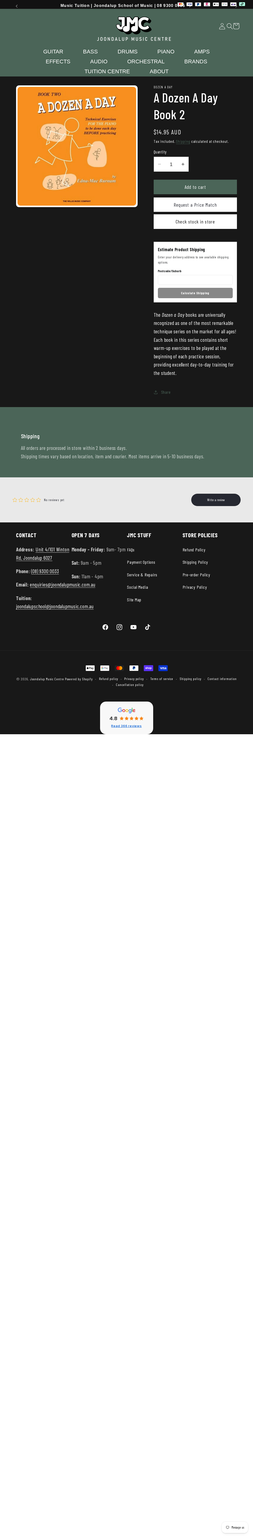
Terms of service (161, 679)
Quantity (160, 151)
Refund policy (108, 679)
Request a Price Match (195, 205)
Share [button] (166, 392)
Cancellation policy (129, 685)
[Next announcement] (236, 6)
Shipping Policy (195, 562)
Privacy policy (134, 679)
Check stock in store (195, 221)
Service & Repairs (142, 574)
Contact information (222, 679)
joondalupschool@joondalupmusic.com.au (55, 606)
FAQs (131, 549)
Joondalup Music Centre (47, 679)
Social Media (137, 587)
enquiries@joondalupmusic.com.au (62, 584)
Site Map (134, 599)
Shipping (183, 141)
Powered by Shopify (79, 679)
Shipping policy (190, 679)
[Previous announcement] (16, 6)
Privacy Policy (195, 587)
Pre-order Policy (196, 574)
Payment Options (141, 562)
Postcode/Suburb (170, 271)
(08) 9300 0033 (45, 571)
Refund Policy (194, 549)
